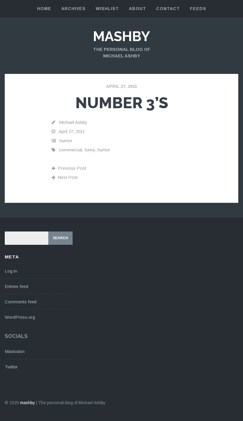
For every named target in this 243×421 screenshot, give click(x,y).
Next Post (68, 177)
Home (44, 8)
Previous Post (72, 168)
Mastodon (15, 351)
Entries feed (16, 286)
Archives (73, 8)
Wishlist (107, 8)
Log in (11, 270)
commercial (70, 149)
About (137, 8)
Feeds (198, 8)
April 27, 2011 (121, 86)
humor (66, 140)
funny (89, 149)
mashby (121, 36)
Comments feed (20, 301)
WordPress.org (20, 317)
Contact (168, 8)
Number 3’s (121, 103)
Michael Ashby (73, 122)
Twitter (11, 366)
